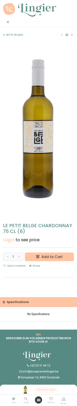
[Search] (26, 399)
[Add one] (19, 257)
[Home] (13, 399)
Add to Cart (47, 389)
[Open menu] (38, 400)
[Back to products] (66, 35)
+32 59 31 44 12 (39, 365)
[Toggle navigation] (8, 22)
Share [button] (36, 265)
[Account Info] (64, 399)
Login (9, 240)
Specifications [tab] (17, 302)
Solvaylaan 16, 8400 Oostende (40, 377)
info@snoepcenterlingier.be (41, 371)
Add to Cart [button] (51, 256)
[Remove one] (7, 257)
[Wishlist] (51, 398)
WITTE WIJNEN (14, 35)
